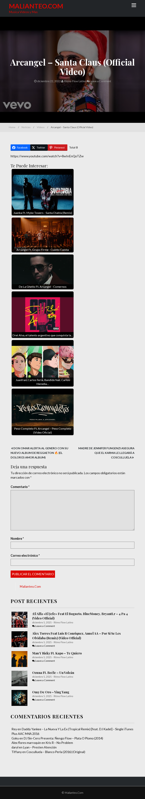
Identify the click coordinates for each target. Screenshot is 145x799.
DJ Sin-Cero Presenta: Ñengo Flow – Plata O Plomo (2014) (63, 738)
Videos (41, 127)
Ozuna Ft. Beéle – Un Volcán (53, 673)
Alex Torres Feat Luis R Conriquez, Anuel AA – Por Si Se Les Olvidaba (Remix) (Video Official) (76, 635)
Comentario (20, 487)
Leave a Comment (100, 81)
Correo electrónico (25, 555)
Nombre (17, 538)
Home (12, 127)
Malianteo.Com (36, 6)
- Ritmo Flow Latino (62, 622)
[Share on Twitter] (3, 210)
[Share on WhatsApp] (3, 238)
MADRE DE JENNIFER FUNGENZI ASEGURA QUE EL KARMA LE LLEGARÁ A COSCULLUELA (106, 452)
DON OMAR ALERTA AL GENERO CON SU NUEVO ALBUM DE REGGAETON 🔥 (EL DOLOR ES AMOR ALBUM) (39, 452)
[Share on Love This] (3, 231)
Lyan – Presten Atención (40, 747)
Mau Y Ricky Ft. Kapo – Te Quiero (57, 653)
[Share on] (3, 245)
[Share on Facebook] (3, 203)
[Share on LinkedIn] (3, 224)
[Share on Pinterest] (3, 217)
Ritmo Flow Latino (74, 81)
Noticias (26, 127)
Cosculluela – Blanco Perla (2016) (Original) (55, 752)
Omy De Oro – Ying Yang (50, 692)
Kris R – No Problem (59, 743)
